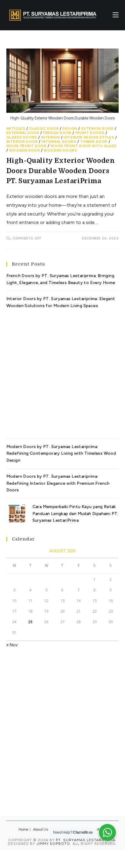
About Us (40, 829)
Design (69, 128)
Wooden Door (24, 150)
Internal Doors (59, 141)
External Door (22, 133)
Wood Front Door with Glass (83, 146)
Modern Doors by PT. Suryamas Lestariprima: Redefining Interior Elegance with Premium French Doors (58, 483)
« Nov (12, 645)
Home (23, 829)
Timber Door (93, 141)
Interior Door (22, 141)
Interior (50, 137)
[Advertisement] (62, 371)
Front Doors (90, 133)
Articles (15, 128)
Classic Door (44, 128)
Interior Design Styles (89, 137)
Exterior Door (97, 128)
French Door (57, 133)
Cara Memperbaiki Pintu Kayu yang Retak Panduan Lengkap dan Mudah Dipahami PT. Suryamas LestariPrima (75, 513)
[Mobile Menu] (116, 15)
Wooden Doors (60, 150)
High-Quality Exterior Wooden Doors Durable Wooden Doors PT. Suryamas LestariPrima (60, 171)
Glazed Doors (21, 137)
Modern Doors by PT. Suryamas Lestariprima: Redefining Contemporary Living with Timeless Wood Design (61, 453)
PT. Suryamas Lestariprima (85, 840)
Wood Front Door (26, 146)
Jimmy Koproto (53, 844)
